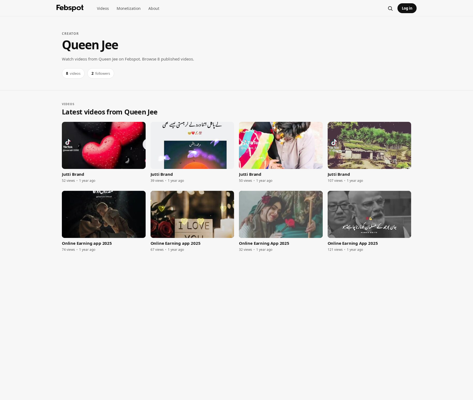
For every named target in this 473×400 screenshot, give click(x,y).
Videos (103, 8)
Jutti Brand (73, 174)
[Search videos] (390, 8)
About (153, 8)
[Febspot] (70, 8)
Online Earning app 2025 (87, 243)
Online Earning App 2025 (264, 243)
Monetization (129, 8)
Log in (407, 8)
